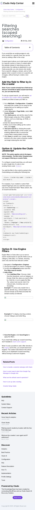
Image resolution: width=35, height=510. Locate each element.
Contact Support (6, 407)
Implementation (6, 473)
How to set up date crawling (12, 382)
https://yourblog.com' (19, 214)
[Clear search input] (24, 16)
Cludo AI (4, 456)
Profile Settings (6, 477)
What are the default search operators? (15, 377)
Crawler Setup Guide (9, 386)
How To (4, 470)
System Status (5, 404)
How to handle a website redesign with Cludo (17, 367)
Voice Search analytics (8, 417)
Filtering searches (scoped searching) (12, 30)
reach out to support (19, 342)
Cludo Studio (5, 422)
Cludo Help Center (8, 9)
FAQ (2, 400)
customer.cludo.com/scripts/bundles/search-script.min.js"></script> (17, 197)
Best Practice (5, 452)
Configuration (19, 9)
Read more (17, 497)
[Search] (27, 16)
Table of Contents (12, 47)
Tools (3, 480)
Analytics (4, 449)
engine (6, 348)
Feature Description (7, 466)
